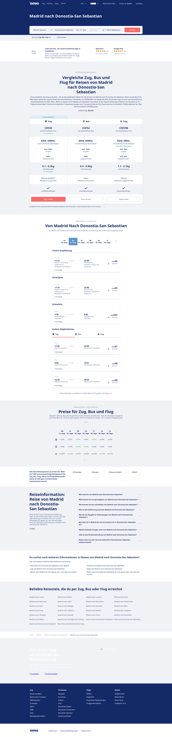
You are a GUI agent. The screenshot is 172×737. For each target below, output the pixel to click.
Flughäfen (90, 697)
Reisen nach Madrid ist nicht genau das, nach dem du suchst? (53, 572)
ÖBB (31, 710)
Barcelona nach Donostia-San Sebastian (73, 624)
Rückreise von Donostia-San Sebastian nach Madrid (49, 566)
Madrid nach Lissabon (122, 610)
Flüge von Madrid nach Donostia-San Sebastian (104, 569)
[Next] (115, 241)
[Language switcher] (94, 3)
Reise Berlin (119, 697)
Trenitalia (33, 703)
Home (31, 635)
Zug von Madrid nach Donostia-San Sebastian (47, 569)
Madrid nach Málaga (65, 606)
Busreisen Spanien (65, 713)
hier (110, 393)
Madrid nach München (38, 601)
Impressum (53, 731)
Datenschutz (86, 731)
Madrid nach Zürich (36, 597)
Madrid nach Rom (36, 606)
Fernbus (50, 3)
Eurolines (62, 697)
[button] (81, 30)
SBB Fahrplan (35, 700)
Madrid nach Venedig (37, 615)
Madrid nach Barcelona (95, 601)
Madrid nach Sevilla (93, 610)
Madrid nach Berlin (65, 597)
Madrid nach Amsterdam (123, 601)
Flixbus (61, 700)
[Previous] (55, 432)
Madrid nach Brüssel (65, 615)
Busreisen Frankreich (66, 710)
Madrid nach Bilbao (36, 619)
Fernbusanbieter (64, 716)
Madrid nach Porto (93, 615)
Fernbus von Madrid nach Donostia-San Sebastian (105, 566)
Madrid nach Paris (121, 597)
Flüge (57, 3)
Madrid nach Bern (121, 606)
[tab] (63, 334)
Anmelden (139, 3)
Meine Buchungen (109, 3)
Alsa (59, 703)
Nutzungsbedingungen (69, 731)
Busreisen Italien (64, 706)
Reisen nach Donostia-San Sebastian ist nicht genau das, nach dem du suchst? (113, 573)
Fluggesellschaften (93, 703)
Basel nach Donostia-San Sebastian (42, 624)
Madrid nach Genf (64, 601)
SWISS (88, 694)
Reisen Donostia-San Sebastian (55, 635)
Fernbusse (62, 690)
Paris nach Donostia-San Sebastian (127, 619)
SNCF (32, 706)
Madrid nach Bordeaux (122, 615)
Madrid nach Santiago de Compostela (72, 619)
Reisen (39, 635)
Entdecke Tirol (120, 703)
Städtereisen (120, 694)
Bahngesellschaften (37, 716)
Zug (43, 3)
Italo (32, 713)
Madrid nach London (94, 597)
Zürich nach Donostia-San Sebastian (99, 619)
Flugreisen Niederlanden (96, 700)
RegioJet (61, 694)
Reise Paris (119, 700)
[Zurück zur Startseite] (35, 3)
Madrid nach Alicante (94, 606)
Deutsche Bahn (36, 694)
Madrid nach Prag (36, 610)
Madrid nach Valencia (66, 610)
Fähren (63, 3)
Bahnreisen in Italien (38, 697)
